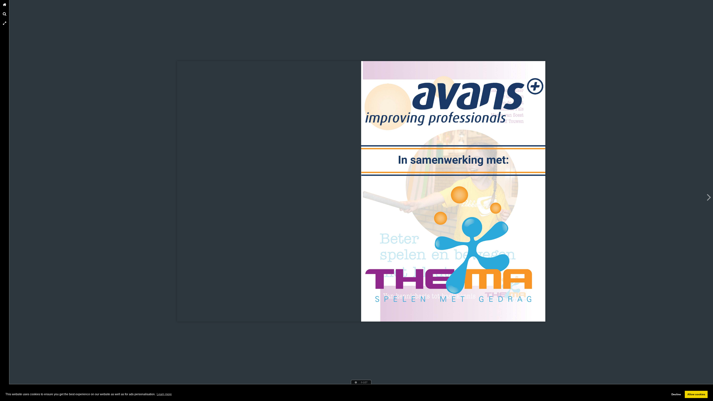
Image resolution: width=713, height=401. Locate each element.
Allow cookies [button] (696, 394)
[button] (4, 4)
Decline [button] (676, 394)
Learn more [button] (164, 394)
